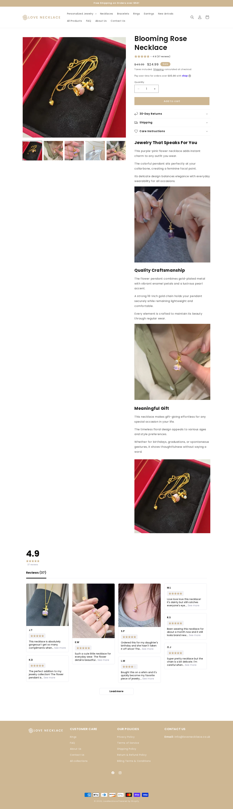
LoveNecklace (110, 801)
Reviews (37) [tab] (36, 573)
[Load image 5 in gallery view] (116, 150)
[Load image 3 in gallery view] (74, 150)
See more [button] (60, 648)
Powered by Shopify (128, 801)
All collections (79, 761)
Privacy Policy (126, 737)
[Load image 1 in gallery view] (32, 150)
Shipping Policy (126, 749)
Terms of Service (128, 743)
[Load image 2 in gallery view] (53, 150)
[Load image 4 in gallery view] (95, 150)
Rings (73, 737)
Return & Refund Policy (132, 755)
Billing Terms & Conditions (134, 761)
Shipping (158, 69)
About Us (75, 749)
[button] (81, 13)
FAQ (72, 743)
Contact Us (77, 755)
